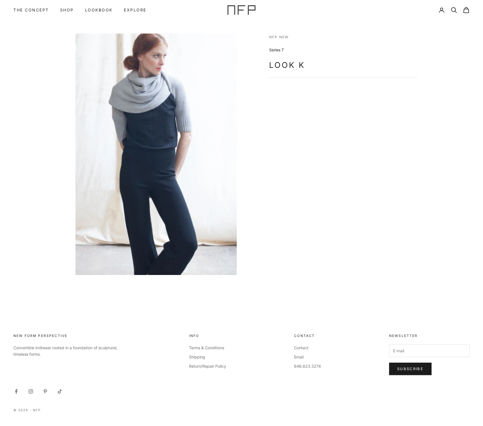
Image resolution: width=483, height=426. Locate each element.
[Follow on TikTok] (60, 391)
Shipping (197, 357)
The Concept (31, 10)
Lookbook (99, 10)
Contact (301, 347)
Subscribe (410, 369)
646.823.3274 (307, 366)
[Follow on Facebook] (16, 391)
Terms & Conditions (206, 347)
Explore (135, 10)
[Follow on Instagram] (31, 391)
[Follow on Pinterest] (45, 391)
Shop (67, 10)
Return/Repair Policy (207, 366)
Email (299, 357)
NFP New (279, 37)
